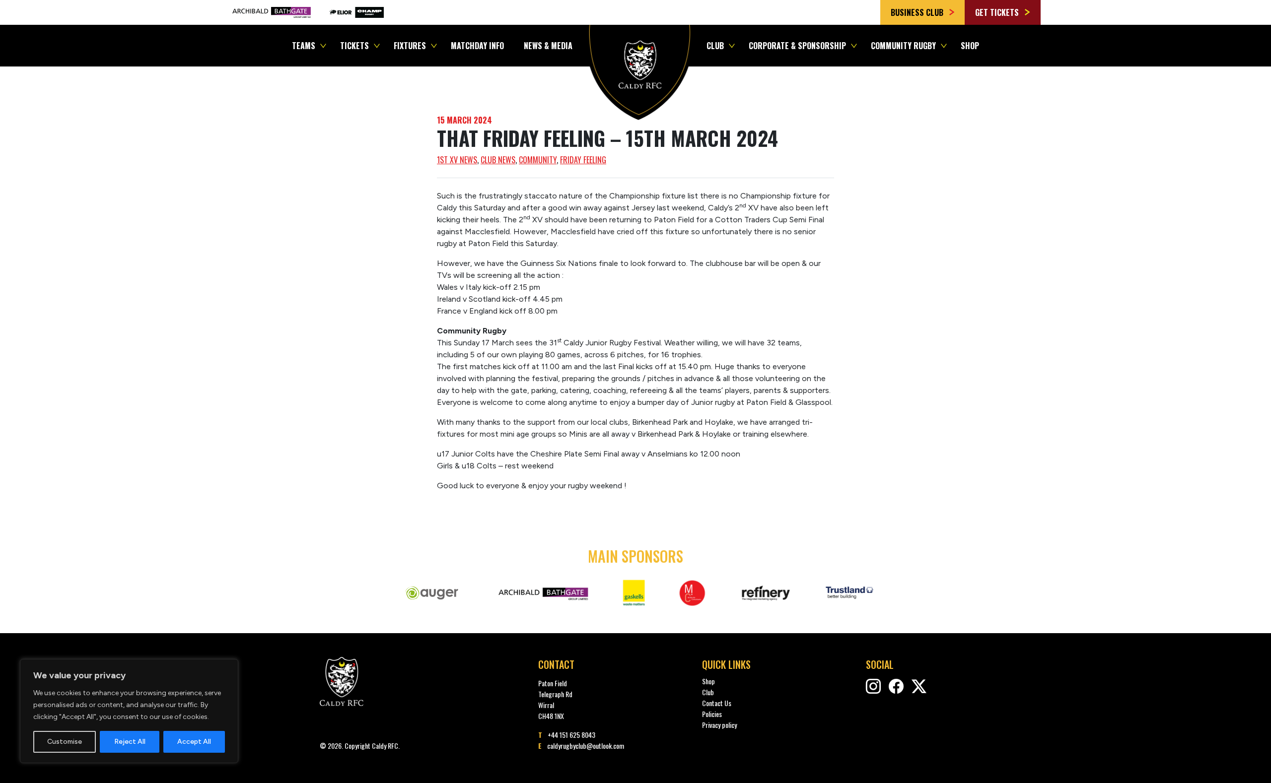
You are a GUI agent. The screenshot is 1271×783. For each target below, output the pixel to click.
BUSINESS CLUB (918, 12)
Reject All (129, 741)
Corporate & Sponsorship (797, 46)
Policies (712, 714)
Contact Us (716, 703)
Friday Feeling (583, 160)
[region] (129, 711)
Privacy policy (719, 724)
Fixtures (410, 46)
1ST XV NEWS (457, 160)
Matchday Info (477, 46)
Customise (64, 741)
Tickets (354, 46)
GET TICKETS (998, 12)
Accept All (194, 741)
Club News (498, 160)
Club (715, 46)
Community (538, 160)
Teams (303, 46)
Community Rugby (903, 46)
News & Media (548, 46)
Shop (970, 46)
